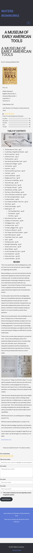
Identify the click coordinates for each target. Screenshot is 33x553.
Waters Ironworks (10, 13)
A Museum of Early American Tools (16, 37)
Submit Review (6, 499)
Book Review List (6, 439)
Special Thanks (17, 550)
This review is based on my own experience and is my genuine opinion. (17, 493)
